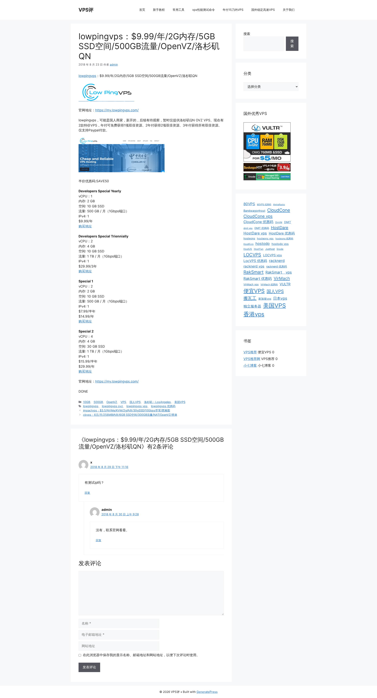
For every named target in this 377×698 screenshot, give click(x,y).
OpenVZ (111, 402)
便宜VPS (254, 291)
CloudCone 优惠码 (258, 222)
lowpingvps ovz (112, 406)
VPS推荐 (250, 352)
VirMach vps (251, 284)
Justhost (270, 248)
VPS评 (86, 10)
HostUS (247, 248)
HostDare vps (255, 233)
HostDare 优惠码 (282, 233)
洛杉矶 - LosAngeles (157, 402)
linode (280, 248)
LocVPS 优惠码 (255, 261)
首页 (142, 10)
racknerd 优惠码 (276, 266)
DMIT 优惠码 (261, 228)
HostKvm (248, 244)
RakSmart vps (278, 272)
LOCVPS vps (272, 255)
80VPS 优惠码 (264, 204)
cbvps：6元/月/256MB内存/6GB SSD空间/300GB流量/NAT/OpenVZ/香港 (130, 414)
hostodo (262, 243)
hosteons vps (265, 238)
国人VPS (135, 402)
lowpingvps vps (136, 406)
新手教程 (159, 10)
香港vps (253, 314)
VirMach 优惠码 (269, 284)
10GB (86, 402)
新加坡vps (264, 298)
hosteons (249, 238)
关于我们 (289, 10)
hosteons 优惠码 (284, 238)
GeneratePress (207, 692)
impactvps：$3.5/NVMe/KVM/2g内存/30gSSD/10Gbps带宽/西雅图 (126, 410)
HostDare (279, 227)
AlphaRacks (279, 204)
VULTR (285, 284)
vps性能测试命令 (203, 10)
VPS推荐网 (251, 359)
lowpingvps (87, 76)
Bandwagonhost (254, 210)
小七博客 (250, 365)
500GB (98, 402)
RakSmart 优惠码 (257, 278)
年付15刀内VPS (233, 10)
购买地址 (85, 226)
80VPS (249, 204)
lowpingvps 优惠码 (163, 406)
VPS (123, 402)
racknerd (277, 260)
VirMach (282, 278)
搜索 (246, 34)
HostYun (258, 248)
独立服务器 (252, 306)
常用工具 (178, 10)
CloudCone (278, 210)
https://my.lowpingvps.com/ (117, 110)
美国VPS (179, 402)
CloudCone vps (258, 216)
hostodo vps (280, 244)
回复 (87, 492)
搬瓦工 (249, 298)
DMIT (287, 222)
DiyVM (278, 222)
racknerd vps (253, 266)
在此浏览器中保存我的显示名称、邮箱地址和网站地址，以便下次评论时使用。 (141, 655)
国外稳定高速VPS (263, 10)
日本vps (280, 298)
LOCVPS (252, 254)
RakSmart (253, 272)
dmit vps (248, 228)
